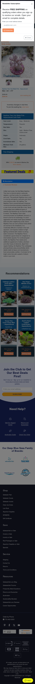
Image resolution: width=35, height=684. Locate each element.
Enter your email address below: (12, 21)
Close (28, 37)
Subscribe (9, 30)
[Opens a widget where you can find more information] (27, 680)
